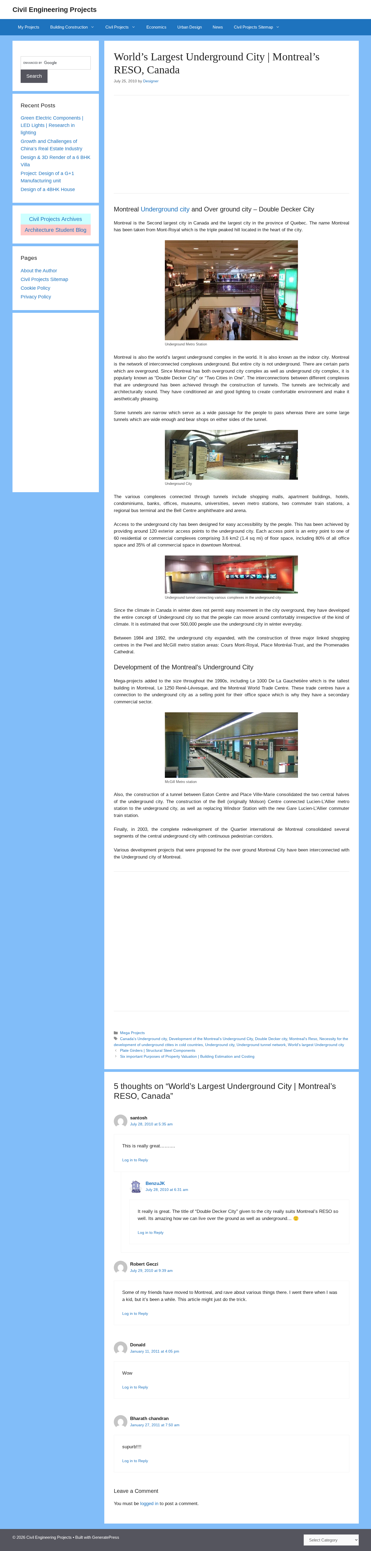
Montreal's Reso (303, 1039)
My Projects (28, 27)
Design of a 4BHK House (48, 189)
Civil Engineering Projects (54, 9)
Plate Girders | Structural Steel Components (157, 1050)
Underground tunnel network (261, 1045)
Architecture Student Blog (55, 230)
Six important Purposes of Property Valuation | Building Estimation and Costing (187, 1056)
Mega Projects (132, 1033)
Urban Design (189, 27)
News (218, 27)
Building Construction (69, 27)
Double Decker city (271, 1039)
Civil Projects (117, 27)
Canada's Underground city (143, 1039)
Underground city (165, 209)
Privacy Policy (36, 296)
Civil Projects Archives (55, 219)
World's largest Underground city (316, 1045)
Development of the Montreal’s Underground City (211, 1039)
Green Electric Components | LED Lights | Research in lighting (52, 125)
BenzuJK (155, 1183)
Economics (156, 27)
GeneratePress (105, 1537)
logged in (149, 1503)
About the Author (39, 270)
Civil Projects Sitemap (253, 27)
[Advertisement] (231, 144)
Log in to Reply (135, 1160)
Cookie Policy (35, 288)
